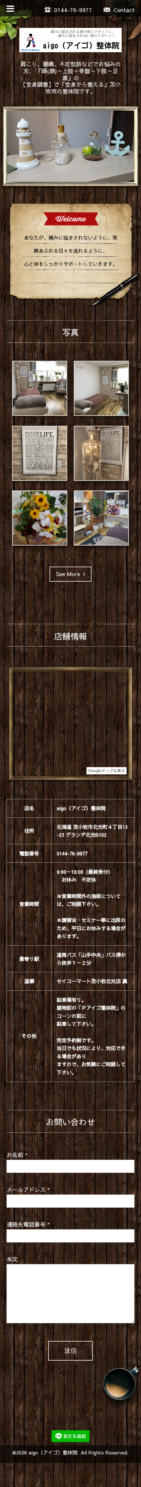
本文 (12, 1259)
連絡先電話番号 (28, 1224)
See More (69, 574)
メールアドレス (28, 1190)
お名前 (17, 1155)
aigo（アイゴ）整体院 (53, 1452)
